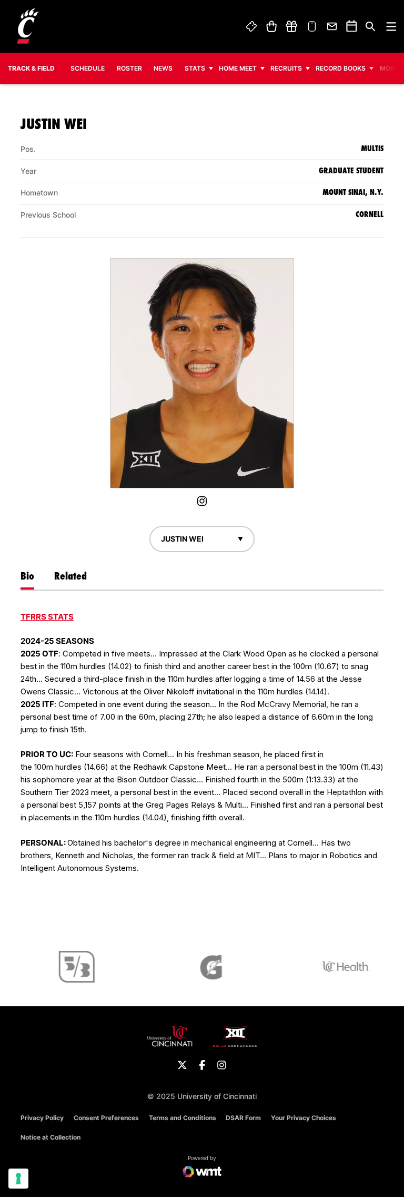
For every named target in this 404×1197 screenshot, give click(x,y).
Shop (271, 26)
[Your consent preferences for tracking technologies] (18, 1179)
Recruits (286, 68)
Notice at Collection (50, 1137)
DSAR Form (243, 1118)
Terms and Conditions (182, 1118)
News (163, 68)
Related (70, 576)
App (312, 26)
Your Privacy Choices (303, 1118)
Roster (129, 68)
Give (291, 26)
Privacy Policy (42, 1118)
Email (332, 26)
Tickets (252, 26)
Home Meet (238, 68)
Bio (27, 576)
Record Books (341, 68)
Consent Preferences (106, 1118)
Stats (195, 68)
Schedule (87, 68)
